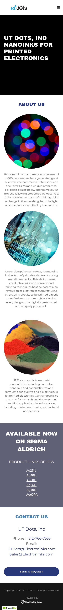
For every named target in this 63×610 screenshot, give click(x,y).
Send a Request (31, 571)
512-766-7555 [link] (39, 538)
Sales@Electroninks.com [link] (31, 554)
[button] (58, 7)
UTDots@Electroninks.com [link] (32, 549)
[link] (19, 7)
